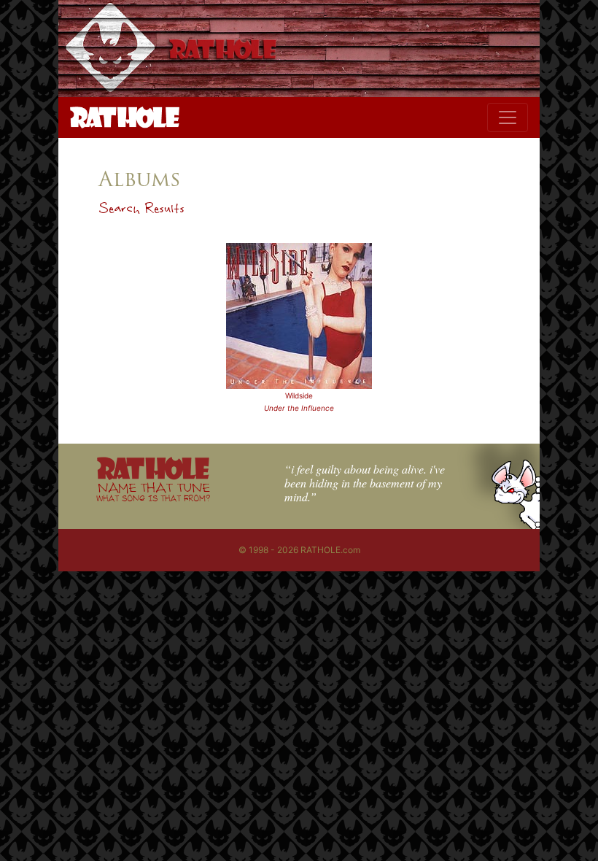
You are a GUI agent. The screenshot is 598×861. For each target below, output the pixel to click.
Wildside (299, 395)
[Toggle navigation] (507, 117)
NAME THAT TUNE (153, 491)
